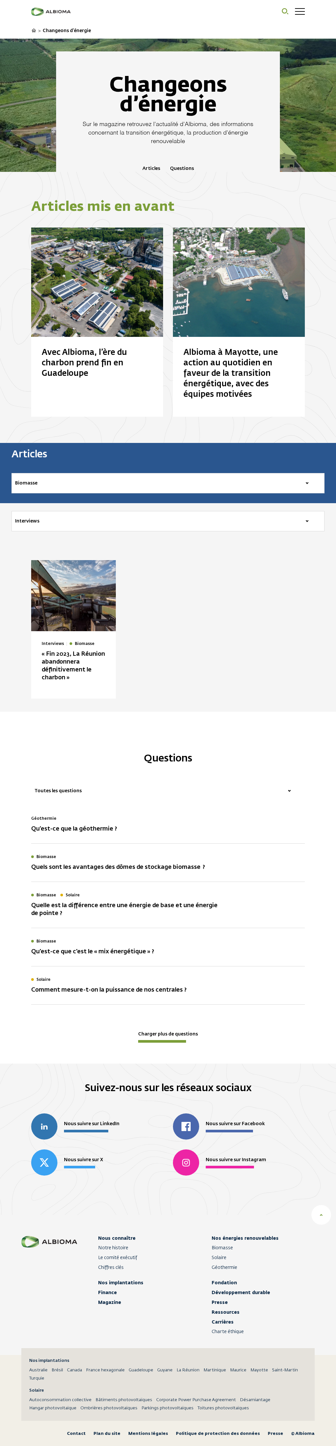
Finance (107, 1292)
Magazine (109, 1302)
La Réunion (188, 1370)
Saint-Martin (285, 1370)
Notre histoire (113, 1248)
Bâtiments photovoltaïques (123, 1400)
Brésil (57, 1370)
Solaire (219, 1257)
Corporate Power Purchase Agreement (196, 1400)
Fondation (224, 1282)
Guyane (165, 1370)
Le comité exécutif (117, 1257)
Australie (38, 1370)
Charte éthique (228, 1331)
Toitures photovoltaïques (223, 1408)
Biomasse (222, 1248)
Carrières (223, 1322)
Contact (76, 1433)
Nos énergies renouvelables (245, 1238)
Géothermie (224, 1267)
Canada (74, 1370)
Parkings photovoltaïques (167, 1408)
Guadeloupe (141, 1370)
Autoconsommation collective (60, 1400)
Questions (182, 168)
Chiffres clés (111, 1267)
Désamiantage (255, 1400)
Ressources (226, 1312)
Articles (151, 168)
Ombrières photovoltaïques (108, 1408)
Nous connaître (117, 1238)
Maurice (238, 1370)
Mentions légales (148, 1433)
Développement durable (241, 1292)
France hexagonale (105, 1370)
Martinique (214, 1370)
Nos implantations (120, 1282)
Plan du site (107, 1433)
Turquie (36, 1378)
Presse (220, 1302)
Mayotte (259, 1370)
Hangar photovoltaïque (52, 1408)
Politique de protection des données (218, 1433)
